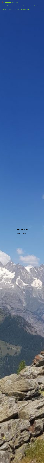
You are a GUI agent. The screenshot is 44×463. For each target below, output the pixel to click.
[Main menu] (41, 2)
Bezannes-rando (11, 2)
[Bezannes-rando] (3, 2)
